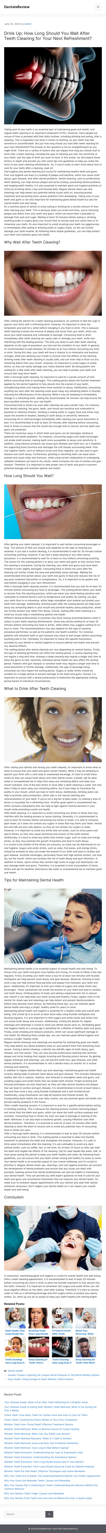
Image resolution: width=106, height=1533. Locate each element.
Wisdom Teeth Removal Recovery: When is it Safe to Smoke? (38, 1438)
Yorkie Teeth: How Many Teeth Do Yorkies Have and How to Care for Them (46, 1415)
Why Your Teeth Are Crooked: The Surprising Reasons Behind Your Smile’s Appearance (52, 1476)
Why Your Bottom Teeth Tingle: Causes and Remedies (34, 1493)
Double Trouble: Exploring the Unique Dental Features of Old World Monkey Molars (53, 1375)
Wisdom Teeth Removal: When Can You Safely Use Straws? (37, 1433)
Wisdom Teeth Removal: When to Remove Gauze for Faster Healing (41, 1429)
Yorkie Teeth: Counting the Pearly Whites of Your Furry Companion (40, 1419)
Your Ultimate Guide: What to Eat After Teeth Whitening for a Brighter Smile (46, 1402)
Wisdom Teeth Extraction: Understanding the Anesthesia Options (40, 1457)
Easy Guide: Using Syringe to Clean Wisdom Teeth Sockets (40, 1379)
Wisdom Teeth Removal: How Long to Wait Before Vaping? (36, 1447)
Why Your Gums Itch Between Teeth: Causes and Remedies (37, 1480)
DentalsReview (17, 7)
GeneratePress (70, 1528)
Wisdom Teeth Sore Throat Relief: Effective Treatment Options (38, 1424)
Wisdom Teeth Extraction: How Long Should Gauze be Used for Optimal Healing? (49, 1466)
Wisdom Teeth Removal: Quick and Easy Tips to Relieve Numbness (41, 1443)
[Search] (49, 1514)
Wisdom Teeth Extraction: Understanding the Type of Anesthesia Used (43, 1452)
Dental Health (15, 1370)
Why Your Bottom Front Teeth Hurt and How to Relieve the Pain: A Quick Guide (48, 1498)
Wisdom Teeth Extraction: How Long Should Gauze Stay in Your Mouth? (44, 1462)
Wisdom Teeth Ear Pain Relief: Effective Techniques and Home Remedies (44, 1471)
